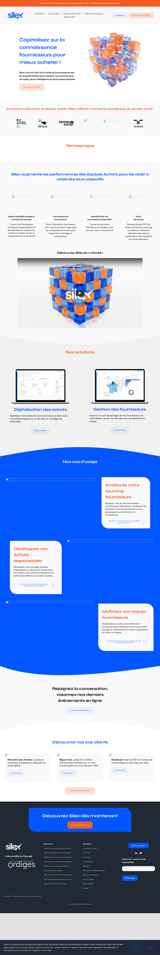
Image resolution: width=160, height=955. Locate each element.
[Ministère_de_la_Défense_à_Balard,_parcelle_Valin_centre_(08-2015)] (6, 754)
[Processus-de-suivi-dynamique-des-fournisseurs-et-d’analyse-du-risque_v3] (119, 368)
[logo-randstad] (138, 119)
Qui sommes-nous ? (90, 848)
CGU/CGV (8, 896)
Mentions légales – (19, 896)
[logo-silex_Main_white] (14, 844)
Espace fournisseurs (90, 875)
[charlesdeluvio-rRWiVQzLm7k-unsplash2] (58, 754)
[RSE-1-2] (110, 540)
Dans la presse (88, 879)
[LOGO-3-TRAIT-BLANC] (66, 121)
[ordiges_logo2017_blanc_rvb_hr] (21, 857)
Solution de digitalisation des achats (57, 848)
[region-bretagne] (42, 118)
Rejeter (151, 947)
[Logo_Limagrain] (113, 120)
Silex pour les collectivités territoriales (58, 875)
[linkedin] (136, 853)
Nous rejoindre (88, 884)
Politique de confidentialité (33, 896)
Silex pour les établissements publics (58, 879)
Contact (86, 888)
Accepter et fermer (136, 947)
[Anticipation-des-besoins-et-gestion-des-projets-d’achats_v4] (40, 368)
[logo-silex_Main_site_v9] (16, 12)
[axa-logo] (88, 120)
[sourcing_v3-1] (50, 479)
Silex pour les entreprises (53, 870)
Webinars (86, 866)
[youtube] (141, 853)
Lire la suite (47, 950)
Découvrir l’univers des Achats (94, 870)
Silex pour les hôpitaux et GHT (55, 884)
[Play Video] (80, 293)
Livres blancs (88, 862)
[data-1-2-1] (49, 602)
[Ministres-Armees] (22, 119)
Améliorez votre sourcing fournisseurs (58, 857)
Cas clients (87, 857)
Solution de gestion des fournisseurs (57, 853)
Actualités (87, 853)
